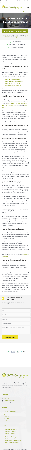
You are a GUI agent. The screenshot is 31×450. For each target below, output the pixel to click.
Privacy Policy (7, 413)
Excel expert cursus (12, 83)
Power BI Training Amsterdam (12, 442)
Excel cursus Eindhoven (10, 435)
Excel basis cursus (12, 80)
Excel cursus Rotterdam (10, 431)
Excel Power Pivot (12, 103)
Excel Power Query (12, 105)
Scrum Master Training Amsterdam (13, 440)
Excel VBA (4, 105)
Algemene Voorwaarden (10, 411)
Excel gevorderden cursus (14, 81)
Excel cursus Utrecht (10, 438)
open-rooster (25, 254)
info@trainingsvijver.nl (22, 11)
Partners (6, 417)
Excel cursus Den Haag (10, 437)
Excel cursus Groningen (10, 433)
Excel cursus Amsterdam (11, 429)
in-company (6, 256)
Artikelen (6, 418)
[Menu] (28, 7)
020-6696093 (6, 11)
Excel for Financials (22, 103)
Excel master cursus (13, 85)
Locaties (6, 420)
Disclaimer (6, 415)
